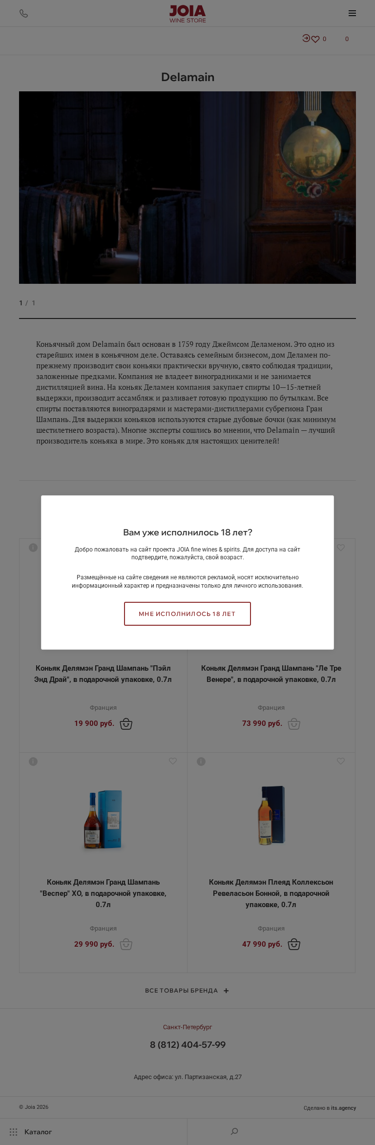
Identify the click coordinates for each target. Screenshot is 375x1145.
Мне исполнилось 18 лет (187, 613)
